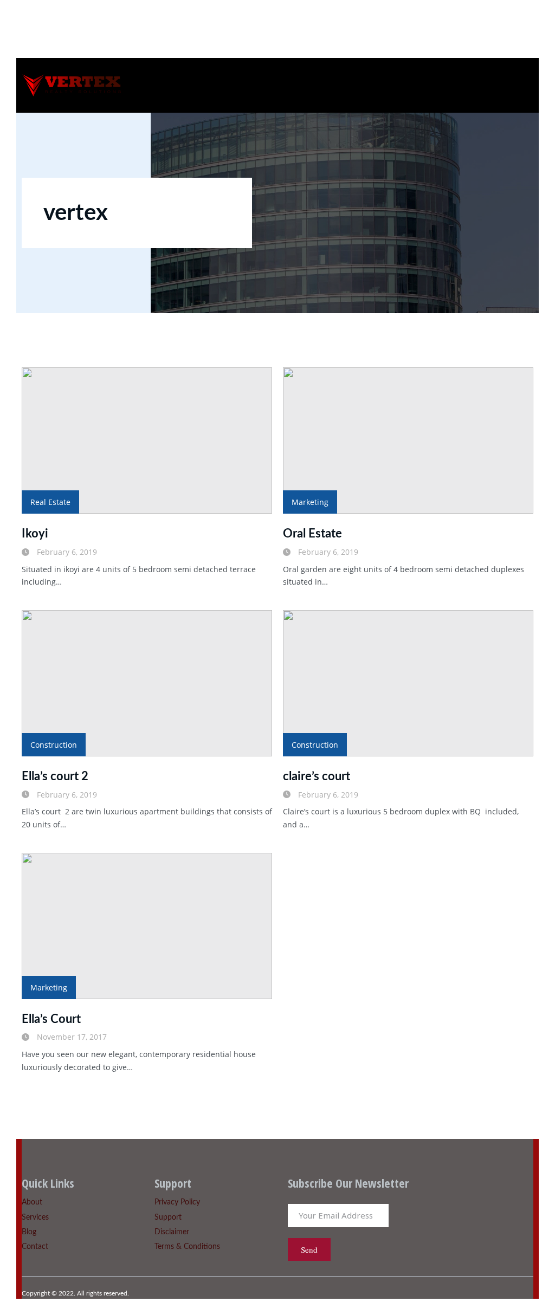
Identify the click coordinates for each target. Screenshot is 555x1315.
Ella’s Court (51, 1019)
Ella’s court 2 (55, 776)
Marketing (310, 502)
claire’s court (316, 776)
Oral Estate (312, 534)
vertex (75, 213)
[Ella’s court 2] (147, 683)
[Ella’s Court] (147, 926)
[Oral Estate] (408, 440)
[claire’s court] (408, 683)
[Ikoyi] (147, 440)
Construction (53, 745)
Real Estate (50, 502)
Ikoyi (35, 534)
